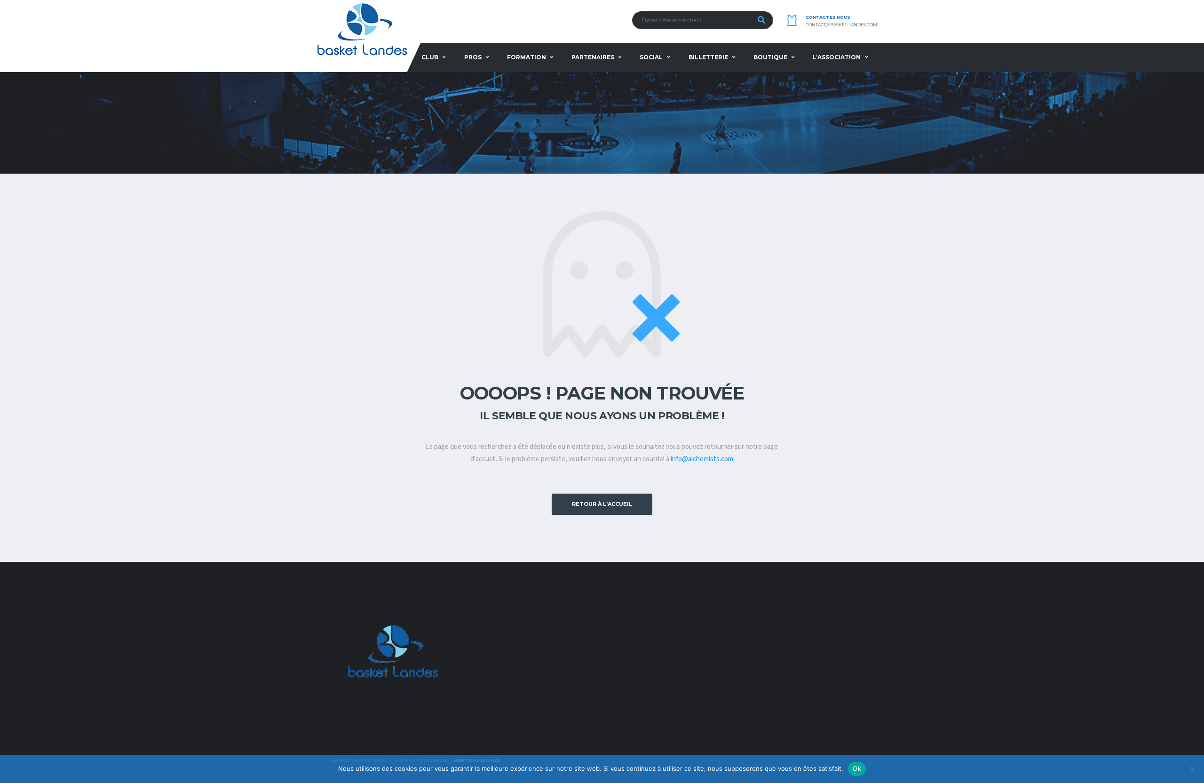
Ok (857, 768)
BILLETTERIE (708, 57)
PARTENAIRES (592, 57)
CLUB (429, 57)
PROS (473, 57)
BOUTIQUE (770, 57)
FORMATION (526, 57)
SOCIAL (651, 57)
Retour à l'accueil (602, 504)
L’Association (837, 57)
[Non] (1192, 769)
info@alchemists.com (702, 459)
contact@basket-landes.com (841, 25)
